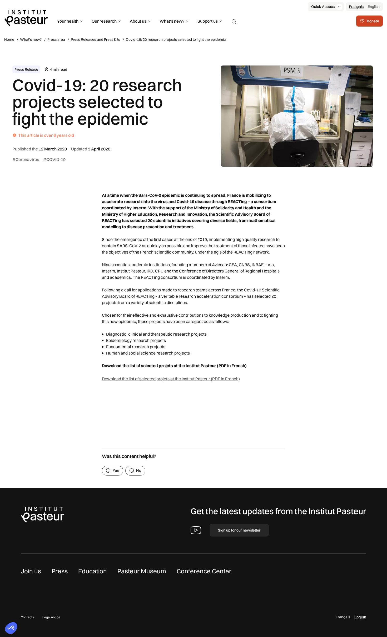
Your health (67, 21)
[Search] (234, 22)
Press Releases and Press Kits (95, 39)
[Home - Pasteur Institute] (26, 17)
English (374, 6)
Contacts (27, 617)
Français (356, 6)
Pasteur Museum (141, 571)
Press (60, 571)
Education (92, 571)
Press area (56, 39)
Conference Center (204, 571)
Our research (104, 21)
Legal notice (51, 617)
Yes (116, 470)
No (138, 470)
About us (138, 21)
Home (9, 39)
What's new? (172, 21)
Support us (207, 21)
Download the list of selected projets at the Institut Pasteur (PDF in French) (171, 378)
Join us (31, 571)
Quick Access (323, 6)
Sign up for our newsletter (239, 530)
